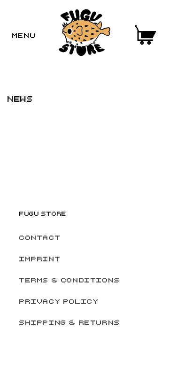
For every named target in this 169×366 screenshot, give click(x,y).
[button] (23, 35)
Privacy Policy (58, 301)
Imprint (39, 258)
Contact (39, 237)
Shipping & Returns (69, 322)
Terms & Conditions (69, 279)
